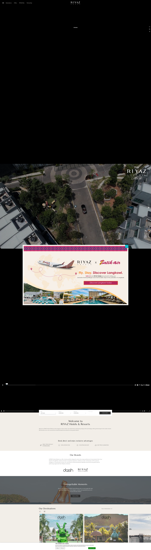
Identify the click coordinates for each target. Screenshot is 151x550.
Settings (57, 548)
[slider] (146, 411)
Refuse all (62, 548)
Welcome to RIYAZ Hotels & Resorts (75, 423)
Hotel (41, 411)
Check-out (75, 411)
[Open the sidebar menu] (3, 3)
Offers (15, 3)
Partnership (29, 3)
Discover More (75, 495)
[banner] (75, 3)
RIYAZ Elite (21, 3)
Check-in (60, 411)
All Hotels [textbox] (43, 413)
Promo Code (91, 411)
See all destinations (106, 508)
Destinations (9, 3)
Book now (105, 412)
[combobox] (48, 413)
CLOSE (127, 246)
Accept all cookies (92, 548)
